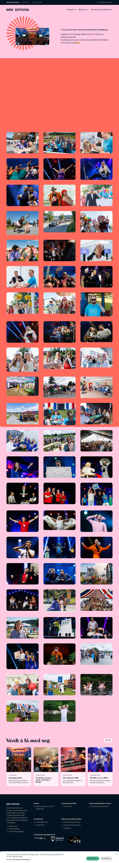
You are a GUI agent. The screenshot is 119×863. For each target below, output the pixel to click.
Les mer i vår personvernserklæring (18, 859)
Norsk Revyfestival (12, 2)
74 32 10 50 (40, 825)
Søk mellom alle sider (105, 2)
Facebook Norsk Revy (71, 822)
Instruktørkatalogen (16, 831)
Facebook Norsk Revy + (72, 825)
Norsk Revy (25, 2)
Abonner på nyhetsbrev (100, 806)
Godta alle (92, 858)
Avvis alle (105, 858)
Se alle (108, 740)
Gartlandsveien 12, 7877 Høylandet (45, 808)
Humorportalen (37, 2)
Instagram (67, 828)
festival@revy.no (42, 822)
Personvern (67, 806)
